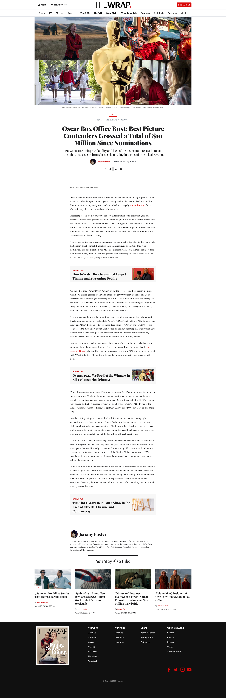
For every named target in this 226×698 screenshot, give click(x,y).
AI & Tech (159, 13)
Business (172, 13)
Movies (59, 13)
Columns (145, 13)
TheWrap (93, 628)
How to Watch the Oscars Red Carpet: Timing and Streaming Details (99, 276)
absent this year (137, 205)
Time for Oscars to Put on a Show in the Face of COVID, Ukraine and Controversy (101, 507)
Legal (144, 628)
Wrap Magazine (175, 628)
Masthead (92, 651)
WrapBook (92, 661)
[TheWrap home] (113, 5)
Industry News (111, 120)
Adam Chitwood (42, 602)
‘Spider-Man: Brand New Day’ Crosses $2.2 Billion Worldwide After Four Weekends (90, 598)
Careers (91, 647)
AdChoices (145, 642)
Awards (71, 13)
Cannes (170, 633)
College (170, 637)
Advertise (92, 637)
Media (184, 13)
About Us (92, 633)
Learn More (119, 642)
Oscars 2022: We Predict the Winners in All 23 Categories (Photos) (101, 377)
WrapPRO (85, 13)
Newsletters (60, 5)
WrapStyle (111, 13)
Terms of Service (148, 633)
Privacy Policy (147, 637)
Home (99, 120)
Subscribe (184, 5)
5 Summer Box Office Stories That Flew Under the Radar (52, 595)
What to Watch (129, 13)
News (42, 13)
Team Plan (119, 637)
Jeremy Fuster (103, 162)
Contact (91, 642)
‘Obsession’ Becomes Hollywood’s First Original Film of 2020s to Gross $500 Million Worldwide (132, 598)
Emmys (170, 642)
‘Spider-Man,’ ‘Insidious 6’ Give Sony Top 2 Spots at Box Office (172, 597)
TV (50, 13)
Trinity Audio (84, 187)
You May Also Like (113, 561)
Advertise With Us (174, 651)
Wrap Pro (120, 628)
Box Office (124, 120)
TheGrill (98, 13)
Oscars (170, 647)
